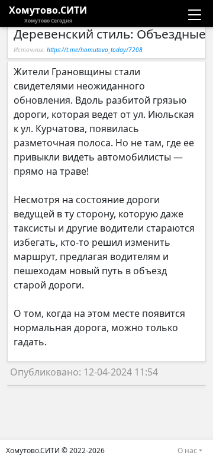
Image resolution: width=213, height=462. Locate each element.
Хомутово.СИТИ (48, 14)
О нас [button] (187, 450)
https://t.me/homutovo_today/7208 (95, 50)
